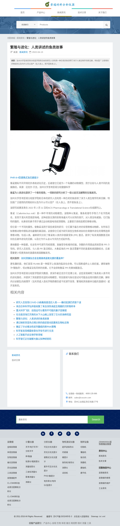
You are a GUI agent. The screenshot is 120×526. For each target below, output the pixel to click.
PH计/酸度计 (49, 476)
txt (100, 516)
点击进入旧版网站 (81, 516)
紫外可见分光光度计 (50, 469)
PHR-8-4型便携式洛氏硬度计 (24, 177)
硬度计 (65, 457)
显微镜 (10, 442)
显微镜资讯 (103, 473)
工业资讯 (102, 488)
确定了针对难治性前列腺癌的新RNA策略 (36, 326)
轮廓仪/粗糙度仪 (33, 461)
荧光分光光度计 (50, 452)
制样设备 (84, 442)
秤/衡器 (29, 456)
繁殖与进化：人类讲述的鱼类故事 (41, 38)
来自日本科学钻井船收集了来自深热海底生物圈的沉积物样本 (45, 306)
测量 (84, 523)
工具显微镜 (12, 473)
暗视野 (74, 523)
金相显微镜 (12, 447)
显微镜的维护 (104, 483)
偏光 (68, 523)
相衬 (80, 523)
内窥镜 (65, 452)
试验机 (65, 473)
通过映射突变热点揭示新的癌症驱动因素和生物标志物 (42, 322)
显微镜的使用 (104, 478)
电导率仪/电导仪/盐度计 (50, 483)
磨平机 (83, 473)
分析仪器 (48, 442)
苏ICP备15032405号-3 (62, 516)
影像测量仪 (30, 477)
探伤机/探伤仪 (68, 462)
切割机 (83, 447)
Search (96, 419)
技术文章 (82, 12)
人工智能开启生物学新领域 (29, 335)
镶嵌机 (83, 452)
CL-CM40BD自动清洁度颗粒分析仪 (14, 487)
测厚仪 (65, 468)
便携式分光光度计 (50, 459)
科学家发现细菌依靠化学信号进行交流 (34, 331)
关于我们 (102, 12)
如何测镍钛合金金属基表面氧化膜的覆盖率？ (43, 258)
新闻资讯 (61, 12)
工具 (89, 523)
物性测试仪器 (68, 442)
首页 (22, 12)
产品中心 (41, 12)
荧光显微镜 (12, 468)
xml (103, 516)
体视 (63, 523)
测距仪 (28, 482)
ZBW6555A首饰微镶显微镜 (105, 443)
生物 (59, 523)
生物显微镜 (12, 457)
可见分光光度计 (50, 447)
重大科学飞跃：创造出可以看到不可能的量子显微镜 (41, 310)
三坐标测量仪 (31, 472)
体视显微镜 (12, 452)
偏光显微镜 (12, 462)
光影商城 (11, 38)
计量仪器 (30, 442)
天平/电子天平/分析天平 (32, 449)
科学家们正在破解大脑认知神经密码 (33, 339)
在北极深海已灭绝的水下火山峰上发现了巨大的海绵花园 (43, 314)
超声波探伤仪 (68, 447)
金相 (54, 523)
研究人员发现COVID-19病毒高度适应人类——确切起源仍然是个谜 (48, 302)
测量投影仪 (30, 467)
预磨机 (83, 462)
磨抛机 (83, 468)
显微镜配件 (12, 478)
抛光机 (83, 457)
